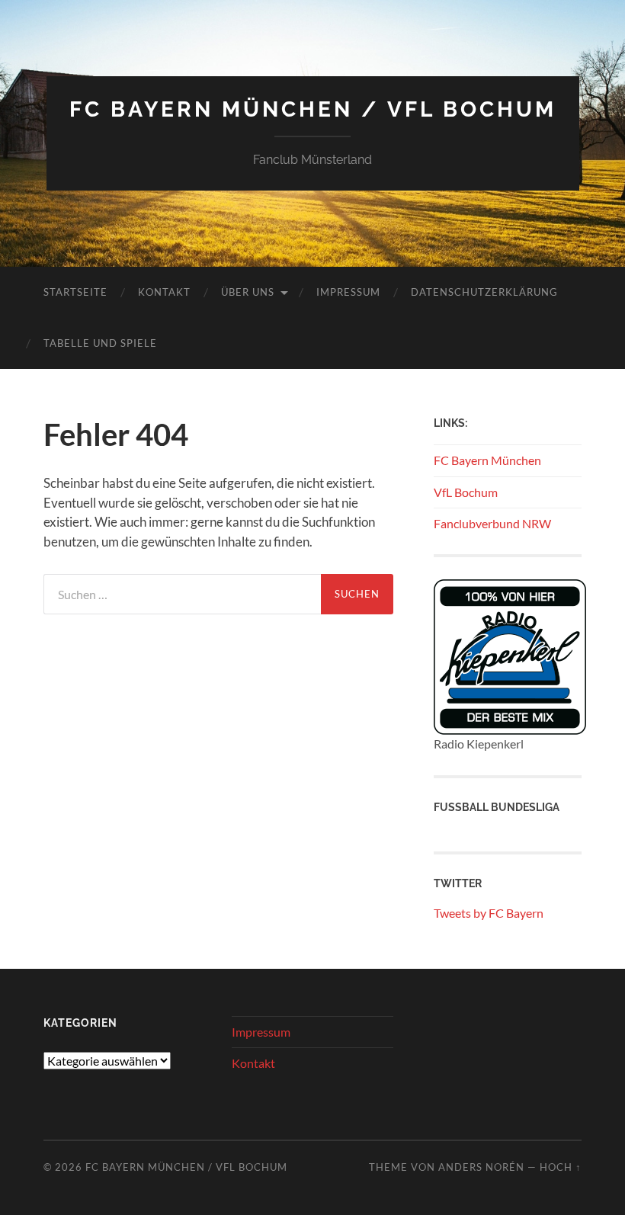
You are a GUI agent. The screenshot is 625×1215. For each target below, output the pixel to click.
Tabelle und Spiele (100, 343)
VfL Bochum (466, 492)
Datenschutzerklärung (484, 292)
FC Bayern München (487, 460)
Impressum (348, 292)
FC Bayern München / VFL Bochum (312, 109)
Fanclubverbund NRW (492, 523)
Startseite (75, 292)
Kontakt (164, 292)
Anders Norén (481, 1167)
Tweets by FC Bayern (488, 913)
